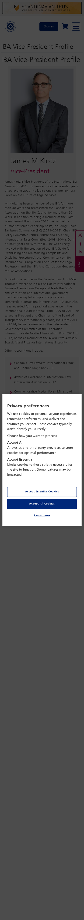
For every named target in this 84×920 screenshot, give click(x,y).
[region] (42, 460)
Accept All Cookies (42, 503)
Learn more (42, 515)
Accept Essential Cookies (42, 491)
